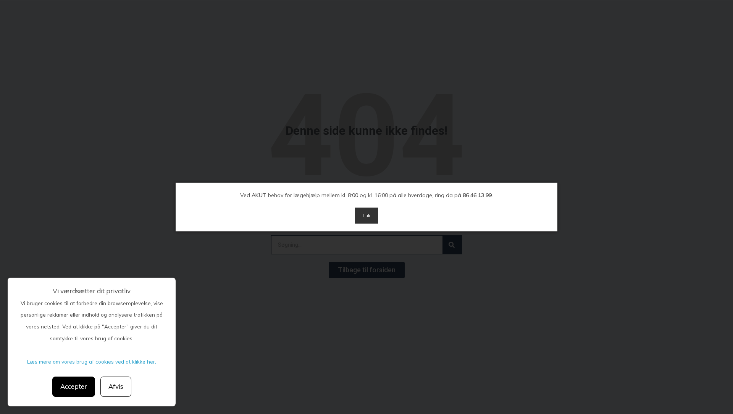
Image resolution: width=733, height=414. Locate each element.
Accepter (73, 386)
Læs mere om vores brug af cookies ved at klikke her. (91, 361)
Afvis (115, 386)
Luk (366, 215)
